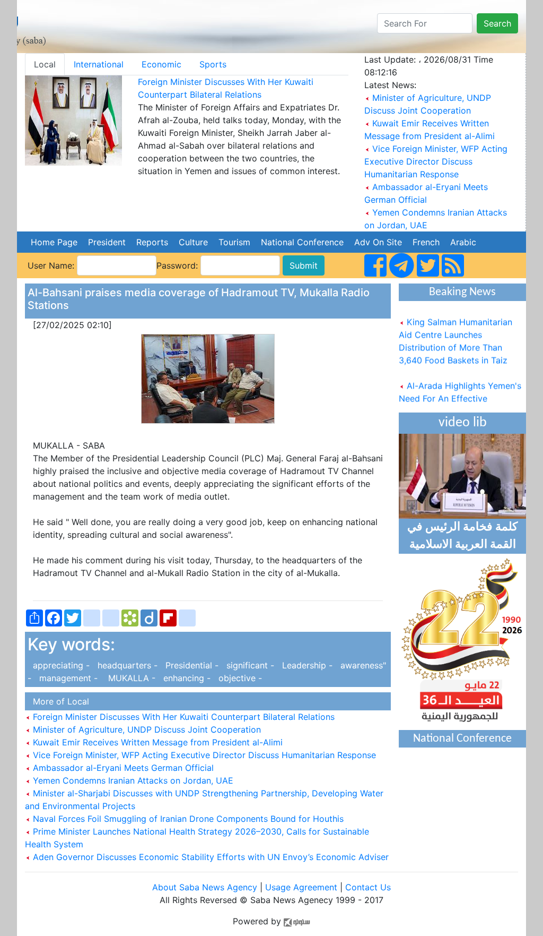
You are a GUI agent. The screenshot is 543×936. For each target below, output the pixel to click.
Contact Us (368, 887)
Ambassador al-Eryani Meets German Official (122, 767)
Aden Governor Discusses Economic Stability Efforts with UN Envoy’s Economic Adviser (209, 857)
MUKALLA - (129, 678)
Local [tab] (45, 64)
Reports (152, 242)
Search (497, 23)
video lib (463, 423)
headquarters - (126, 665)
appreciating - (60, 665)
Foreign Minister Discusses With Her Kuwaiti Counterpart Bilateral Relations (182, 716)
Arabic (463, 242)
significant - (249, 665)
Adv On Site (378, 242)
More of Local (58, 701)
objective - (237, 678)
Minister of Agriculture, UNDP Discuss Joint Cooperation (145, 729)
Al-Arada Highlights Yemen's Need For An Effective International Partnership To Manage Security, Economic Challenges (460, 406)
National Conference (302, 242)
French (426, 242)
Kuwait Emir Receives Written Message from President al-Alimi (156, 742)
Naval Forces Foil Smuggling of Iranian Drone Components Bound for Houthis (187, 818)
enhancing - (185, 678)
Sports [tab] (212, 64)
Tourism (234, 242)
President (107, 242)
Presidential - (190, 665)
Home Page (54, 242)
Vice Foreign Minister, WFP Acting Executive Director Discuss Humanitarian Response (435, 161)
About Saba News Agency (206, 887)
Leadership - (306, 665)
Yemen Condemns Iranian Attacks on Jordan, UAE (131, 780)
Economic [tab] (161, 64)
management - (67, 678)
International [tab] (99, 64)
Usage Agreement (301, 887)
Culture (193, 242)
